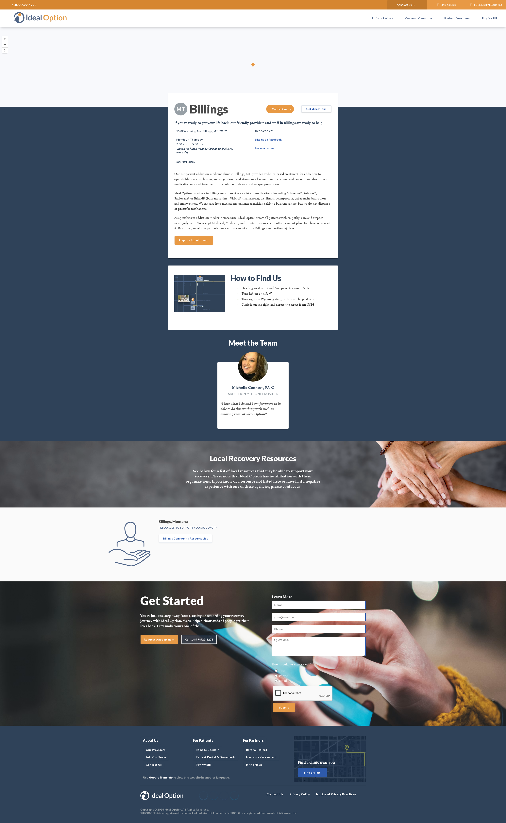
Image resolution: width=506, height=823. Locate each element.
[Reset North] (5, 50)
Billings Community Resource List (185, 538)
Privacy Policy (300, 794)
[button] (407, 4)
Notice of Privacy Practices (336, 794)
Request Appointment (194, 240)
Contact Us (274, 794)
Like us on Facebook (268, 139)
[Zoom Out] (5, 44)
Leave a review (264, 148)
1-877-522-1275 (24, 5)
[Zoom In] (5, 39)
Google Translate (161, 777)
